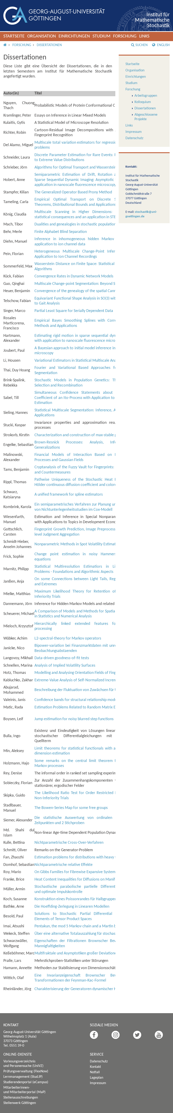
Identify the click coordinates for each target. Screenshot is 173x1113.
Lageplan (96, 1078)
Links (144, 36)
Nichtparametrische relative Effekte (63, 865)
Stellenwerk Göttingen (19, 1103)
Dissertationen (49, 45)
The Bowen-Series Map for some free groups (71, 808)
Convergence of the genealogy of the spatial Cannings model (84, 291)
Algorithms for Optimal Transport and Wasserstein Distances (83, 167)
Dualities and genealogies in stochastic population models (81, 224)
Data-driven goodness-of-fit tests (61, 658)
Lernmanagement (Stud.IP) (23, 1077)
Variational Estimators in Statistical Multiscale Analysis (78, 361)
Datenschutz (134, 138)
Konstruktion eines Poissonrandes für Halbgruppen (75, 899)
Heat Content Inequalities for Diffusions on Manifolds (78, 879)
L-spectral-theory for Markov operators (67, 638)
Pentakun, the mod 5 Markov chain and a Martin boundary (82, 926)
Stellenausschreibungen (20, 1097)
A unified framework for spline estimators (68, 494)
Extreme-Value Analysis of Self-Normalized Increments (79, 680)
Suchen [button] (141, 45)
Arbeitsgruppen (145, 96)
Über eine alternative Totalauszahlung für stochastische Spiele (85, 934)
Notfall (95, 1072)
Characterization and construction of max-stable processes (82, 435)
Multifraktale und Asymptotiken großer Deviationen (76, 953)
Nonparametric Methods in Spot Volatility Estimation (77, 544)
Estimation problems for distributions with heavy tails (78, 857)
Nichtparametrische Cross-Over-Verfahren (68, 843)
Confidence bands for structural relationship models (76, 700)
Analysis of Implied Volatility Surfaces (64, 665)
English (163, 45)
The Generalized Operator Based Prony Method (73, 192)
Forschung (125, 36)
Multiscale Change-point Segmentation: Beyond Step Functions (85, 284)
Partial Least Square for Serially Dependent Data (73, 311)
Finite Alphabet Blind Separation (60, 232)
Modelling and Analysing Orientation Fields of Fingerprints (81, 673)
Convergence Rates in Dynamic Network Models (73, 276)
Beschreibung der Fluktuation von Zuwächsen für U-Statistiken (85, 690)
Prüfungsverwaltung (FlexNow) (25, 1071)
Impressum (133, 132)
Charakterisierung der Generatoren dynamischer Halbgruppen (84, 989)
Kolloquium (142, 102)
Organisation (41, 36)
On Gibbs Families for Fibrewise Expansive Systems (75, 872)
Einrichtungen (74, 36)
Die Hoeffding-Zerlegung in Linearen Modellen (71, 906)
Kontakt (95, 1067)
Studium (101, 36)
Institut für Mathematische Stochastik (152, 20)
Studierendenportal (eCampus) (25, 1082)
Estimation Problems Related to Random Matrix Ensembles (82, 707)
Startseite (14, 36)
